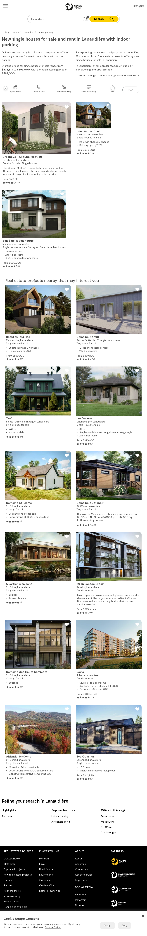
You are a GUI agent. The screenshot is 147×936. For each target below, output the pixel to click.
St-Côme (106, 827)
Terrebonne (107, 816)
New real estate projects (18, 874)
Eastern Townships (49, 890)
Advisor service (84, 874)
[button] (86, 19)
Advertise (80, 864)
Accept (107, 925)
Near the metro (12, 890)
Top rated (7, 816)
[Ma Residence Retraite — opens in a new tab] (127, 875)
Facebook (80, 894)
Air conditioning (60, 821)
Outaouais (45, 880)
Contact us (81, 869)
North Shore (46, 869)
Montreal (44, 858)
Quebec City (46, 885)
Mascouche (108, 821)
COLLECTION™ (12, 858)
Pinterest (80, 905)
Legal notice (82, 880)
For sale (8, 880)
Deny (124, 925)
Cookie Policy (53, 927)
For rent (8, 885)
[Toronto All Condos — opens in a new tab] (127, 889)
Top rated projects (14, 869)
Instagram (80, 899)
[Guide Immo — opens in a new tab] (127, 861)
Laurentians (46, 874)
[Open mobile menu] (5, 5)
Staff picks (9, 864)
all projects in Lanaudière (124, 52)
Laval (42, 864)
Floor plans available (15, 906)
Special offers (11, 901)
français (138, 6)
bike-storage (104, 69)
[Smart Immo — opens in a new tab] (127, 903)
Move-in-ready (12, 896)
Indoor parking (59, 816)
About (78, 858)
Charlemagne (109, 832)
